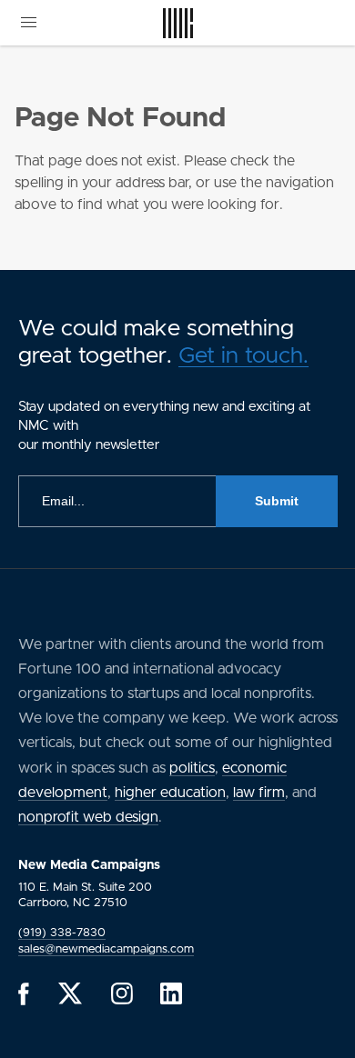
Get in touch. (243, 355)
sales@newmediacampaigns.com (106, 949)
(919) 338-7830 (62, 933)
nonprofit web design (88, 817)
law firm (259, 792)
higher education (170, 792)
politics (192, 768)
